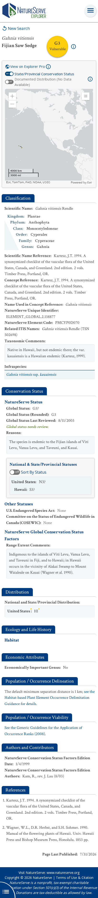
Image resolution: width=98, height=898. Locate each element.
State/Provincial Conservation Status (44, 73)
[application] (49, 136)
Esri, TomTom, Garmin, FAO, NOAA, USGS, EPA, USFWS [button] (38, 182)
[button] (12, 96)
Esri (89, 182)
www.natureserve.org (63, 872)
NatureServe (42, 877)
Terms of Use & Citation (74, 877)
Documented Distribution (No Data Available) (43, 82)
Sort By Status (33, 472)
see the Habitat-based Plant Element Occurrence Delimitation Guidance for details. (50, 697)
